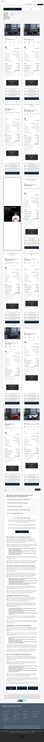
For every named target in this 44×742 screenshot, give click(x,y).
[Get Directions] (38, 1)
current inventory (27, 557)
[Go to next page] (39, 13)
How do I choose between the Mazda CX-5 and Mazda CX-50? (18, 499)
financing (20, 629)
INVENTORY (6, 711)
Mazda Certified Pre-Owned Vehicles (6, 720)
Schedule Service (40, 4)
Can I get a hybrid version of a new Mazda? (15, 506)
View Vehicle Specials (11, 688)
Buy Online (34, 4)
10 (36, 13)
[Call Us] (35, 1)
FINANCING (26, 711)
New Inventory (6, 713)
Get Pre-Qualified (12, 95)
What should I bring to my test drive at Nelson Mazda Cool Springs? (19, 509)
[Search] (40, 1)
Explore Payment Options (12, 98)
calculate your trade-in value (18, 524)
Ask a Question (12, 89)
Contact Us (22, 531)
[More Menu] (1, 4)
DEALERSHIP (36, 711)
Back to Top (38, 489)
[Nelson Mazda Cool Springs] (24, 4)
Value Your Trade (13, 92)
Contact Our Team (33, 687)
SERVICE (15, 711)
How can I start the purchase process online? (15, 513)
